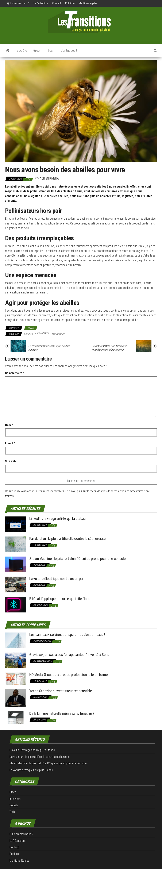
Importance (58, 334)
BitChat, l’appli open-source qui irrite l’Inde (59, 598)
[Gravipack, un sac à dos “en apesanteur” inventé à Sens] (15, 660)
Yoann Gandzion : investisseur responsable (60, 691)
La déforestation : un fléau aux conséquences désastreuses (109, 347)
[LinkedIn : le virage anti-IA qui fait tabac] (15, 524)
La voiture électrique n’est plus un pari (56, 578)
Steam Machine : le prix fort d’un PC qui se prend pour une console (77, 558)
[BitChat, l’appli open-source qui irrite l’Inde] (15, 604)
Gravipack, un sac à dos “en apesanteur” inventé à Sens (69, 654)
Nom (9, 425)
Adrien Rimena (49, 178)
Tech (51, 51)
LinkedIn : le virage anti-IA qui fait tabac (57, 518)
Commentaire (14, 373)
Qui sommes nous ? (18, 3)
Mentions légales (88, 3)
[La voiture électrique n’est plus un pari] (15, 584)
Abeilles (28, 334)
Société (22, 51)
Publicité (69, 3)
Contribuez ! (69, 51)
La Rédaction (41, 3)
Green (37, 51)
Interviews (15, 798)
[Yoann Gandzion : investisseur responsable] (15, 698)
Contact (56, 3)
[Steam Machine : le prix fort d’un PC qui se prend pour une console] (15, 564)
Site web (10, 461)
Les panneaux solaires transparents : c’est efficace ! (67, 634)
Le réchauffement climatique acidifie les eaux (49, 347)
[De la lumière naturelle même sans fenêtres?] (15, 717)
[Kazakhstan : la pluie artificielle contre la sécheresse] (15, 544)
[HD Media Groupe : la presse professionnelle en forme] (15, 678)
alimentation (42, 333)
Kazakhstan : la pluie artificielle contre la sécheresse (67, 538)
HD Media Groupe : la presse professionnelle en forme (68, 674)
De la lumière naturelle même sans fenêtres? (61, 713)
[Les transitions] (8, 50)
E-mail (10, 443)
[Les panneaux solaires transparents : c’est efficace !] (15, 640)
